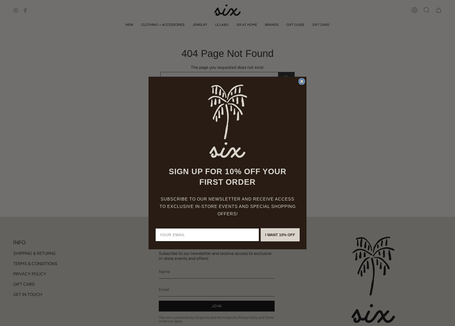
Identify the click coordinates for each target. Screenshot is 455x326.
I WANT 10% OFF (280, 235)
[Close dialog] (301, 81)
